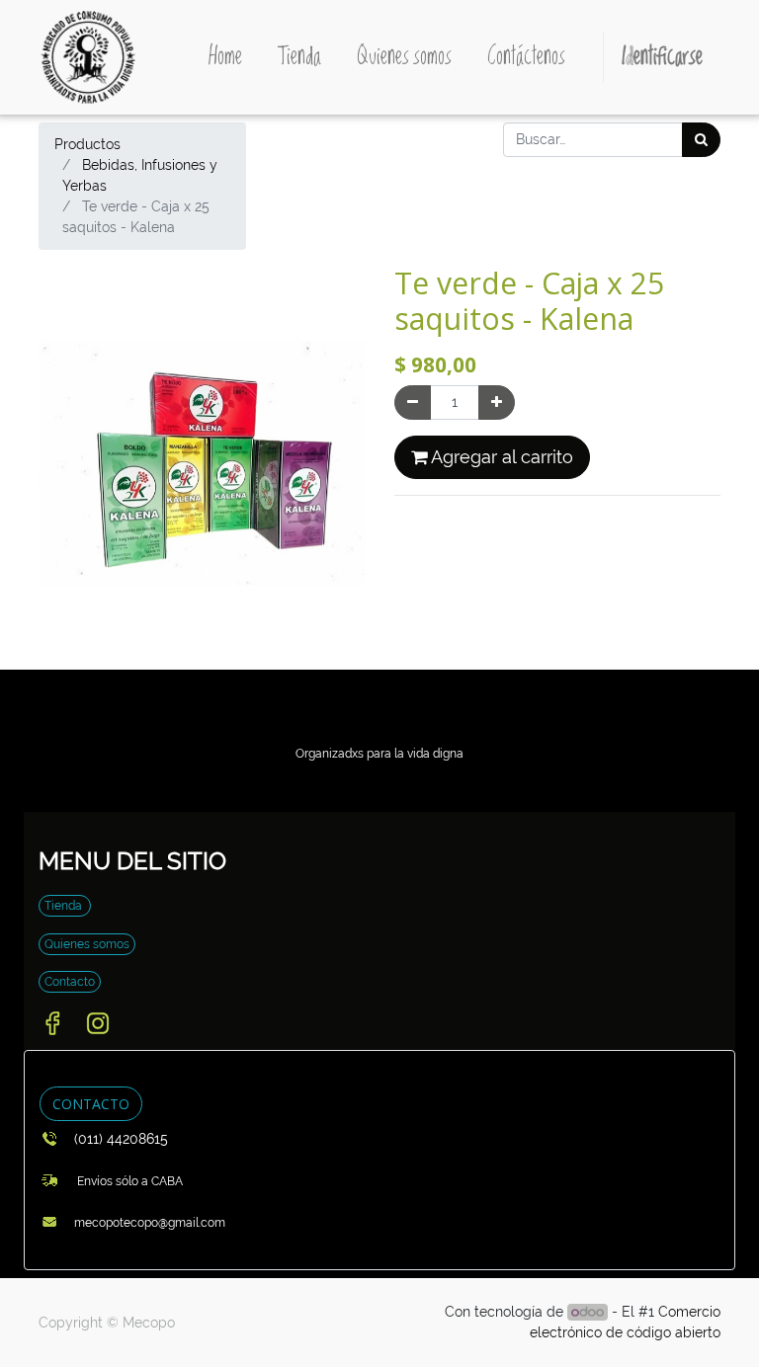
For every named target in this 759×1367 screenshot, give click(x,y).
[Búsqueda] (701, 139)
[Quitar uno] (412, 402)
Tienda (64, 906)
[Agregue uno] (496, 402)
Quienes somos (86, 944)
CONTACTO (90, 1103)
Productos (87, 144)
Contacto (69, 982)
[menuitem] (225, 57)
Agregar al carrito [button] (500, 457)
